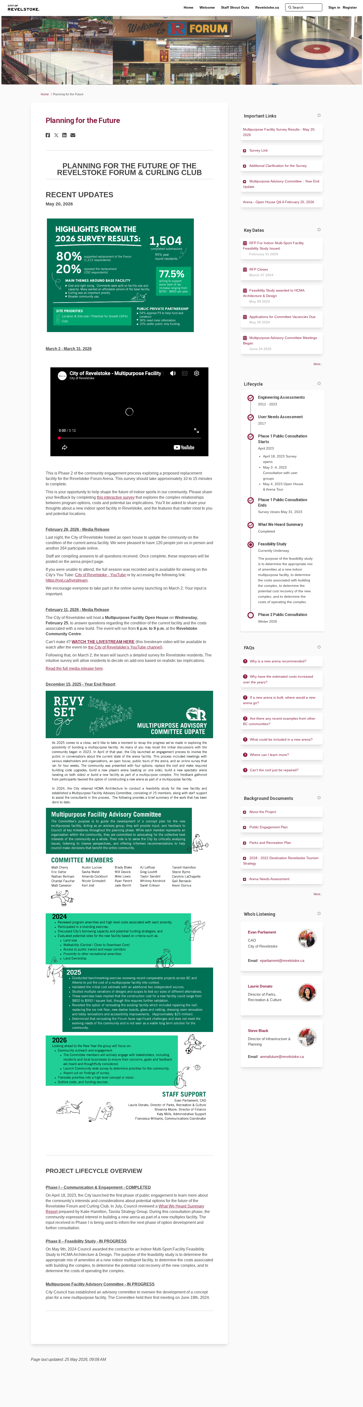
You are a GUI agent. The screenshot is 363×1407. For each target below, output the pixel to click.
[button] (48, 135)
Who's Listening (259, 914)
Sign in (334, 7)
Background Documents (268, 798)
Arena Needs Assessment (269, 879)
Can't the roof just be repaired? (274, 770)
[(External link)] (129, 799)
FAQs (249, 647)
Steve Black (258, 1031)
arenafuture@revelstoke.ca (282, 1056)
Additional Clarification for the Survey (278, 166)
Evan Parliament (262, 932)
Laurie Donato (260, 986)
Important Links (260, 116)
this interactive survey (116, 497)
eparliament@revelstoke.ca (282, 960)
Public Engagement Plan (268, 827)
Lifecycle (253, 384)
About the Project (262, 812)
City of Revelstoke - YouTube (100, 575)
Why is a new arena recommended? (278, 661)
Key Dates (254, 230)
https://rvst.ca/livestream (66, 580)
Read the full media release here (74, 668)
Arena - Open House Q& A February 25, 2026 (278, 202)
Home (45, 94)
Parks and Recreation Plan (270, 843)
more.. (318, 364)
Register (350, 7)
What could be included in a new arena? (281, 739)
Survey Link (258, 150)
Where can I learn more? (269, 755)
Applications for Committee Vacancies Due (282, 317)
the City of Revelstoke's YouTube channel (124, 647)
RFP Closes (258, 269)
